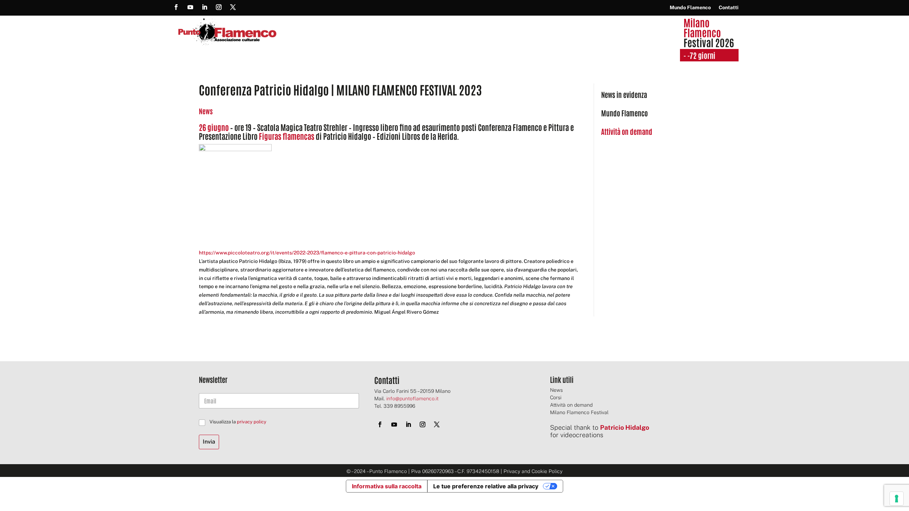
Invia (209, 441)
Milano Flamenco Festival (579, 412)
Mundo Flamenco (690, 7)
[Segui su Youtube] (190, 7)
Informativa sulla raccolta (386, 486)
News (206, 110)
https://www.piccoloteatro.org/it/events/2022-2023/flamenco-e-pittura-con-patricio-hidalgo (307, 253)
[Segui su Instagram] (218, 7)
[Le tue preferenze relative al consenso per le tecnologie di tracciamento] (896, 498)
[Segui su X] (233, 7)
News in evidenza (624, 94)
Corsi (555, 397)
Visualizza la (237, 421)
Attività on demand (571, 405)
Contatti (729, 7)
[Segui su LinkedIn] (204, 7)
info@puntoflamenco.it (412, 398)
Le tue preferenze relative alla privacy (485, 486)
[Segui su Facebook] (176, 7)
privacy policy (251, 421)
